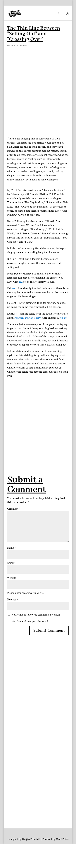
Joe (13, 288)
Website (11, 578)
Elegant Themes (31, 839)
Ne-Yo (63, 317)
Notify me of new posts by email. (30, 621)
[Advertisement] (38, 96)
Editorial (23, 45)
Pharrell (19, 317)
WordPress (62, 839)
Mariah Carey (33, 317)
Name (11, 547)
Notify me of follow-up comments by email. (36, 614)
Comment (13, 508)
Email (11, 563)
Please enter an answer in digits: (25, 593)
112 (21, 281)
